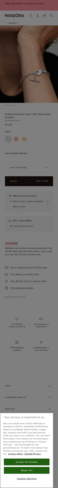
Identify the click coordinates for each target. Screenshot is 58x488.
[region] (26, 450)
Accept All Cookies (27, 462)
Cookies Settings (27, 478)
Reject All (26, 470)
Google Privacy (32, 454)
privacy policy (15, 454)
